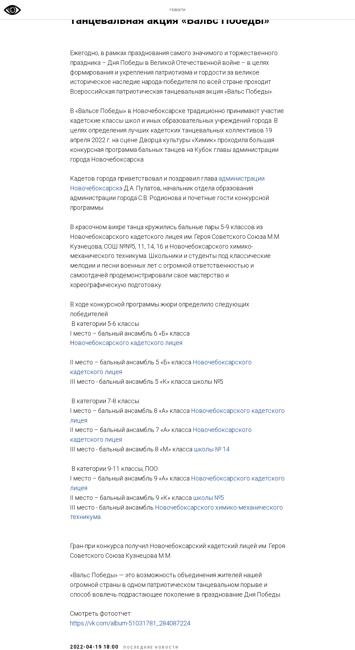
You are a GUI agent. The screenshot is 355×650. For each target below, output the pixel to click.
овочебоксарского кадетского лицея (128, 342)
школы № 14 (212, 449)
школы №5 (208, 497)
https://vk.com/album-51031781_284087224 (130, 623)
